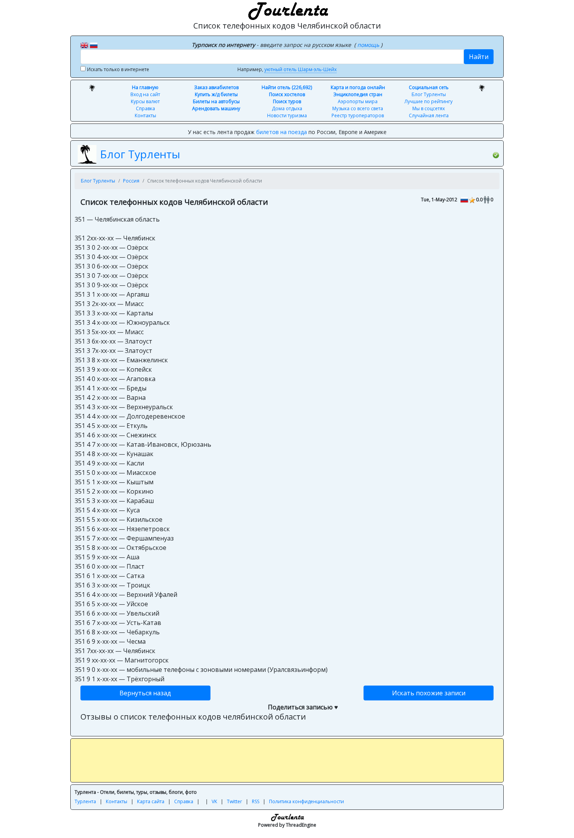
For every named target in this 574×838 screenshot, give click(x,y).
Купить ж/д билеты (216, 94)
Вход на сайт (145, 94)
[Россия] (464, 199)
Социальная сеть (429, 87)
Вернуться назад (145, 693)
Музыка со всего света (357, 108)
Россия (131, 180)
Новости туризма (287, 115)
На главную (145, 87)
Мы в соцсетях (428, 108)
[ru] (94, 44)
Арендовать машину (216, 108)
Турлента (85, 801)
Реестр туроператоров (358, 115)
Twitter (234, 801)
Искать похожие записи (428, 693)
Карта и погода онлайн (358, 87)
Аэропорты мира (358, 101)
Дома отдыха (287, 108)
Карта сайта (150, 801)
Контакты (145, 115)
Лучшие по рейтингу (429, 101)
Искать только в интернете (118, 69)
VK (214, 801)
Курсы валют (145, 101)
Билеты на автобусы (216, 101)
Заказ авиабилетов (216, 87)
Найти (478, 56)
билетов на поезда (281, 132)
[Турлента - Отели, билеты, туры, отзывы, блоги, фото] (287, 9)
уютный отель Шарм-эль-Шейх (300, 69)
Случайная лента (429, 115)
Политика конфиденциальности (306, 801)
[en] (84, 44)
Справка (145, 108)
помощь (369, 44)
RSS (255, 801)
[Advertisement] (287, 760)
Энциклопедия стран (357, 94)
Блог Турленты (429, 94)
